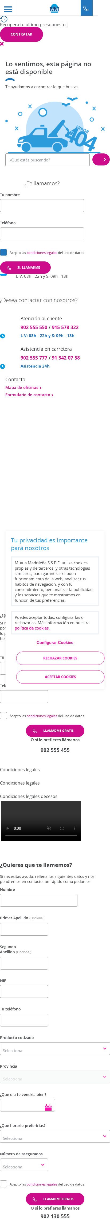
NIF (3, 980)
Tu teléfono (10, 1008)
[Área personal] (104, 8)
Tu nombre (10, 194)
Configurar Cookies (55, 642)
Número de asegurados (21, 1153)
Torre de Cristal (26, 441)
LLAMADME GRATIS (58, 730)
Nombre (7, 889)
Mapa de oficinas (22, 387)
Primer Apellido (14, 917)
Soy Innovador (25, 447)
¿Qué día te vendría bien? (23, 1094)
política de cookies (32, 628)
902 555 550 (34, 327)
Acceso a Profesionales (33, 472)
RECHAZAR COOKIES (60, 658)
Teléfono (8, 222)
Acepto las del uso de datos (47, 252)
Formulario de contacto (28, 394)
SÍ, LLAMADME (28, 267)
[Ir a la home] (55, 7)
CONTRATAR (21, 34)
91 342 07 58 (66, 357)
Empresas (20, 430)
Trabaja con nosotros (32, 467)
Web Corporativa (27, 418)
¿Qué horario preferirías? (22, 1125)
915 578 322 (65, 327)
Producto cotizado (17, 1037)
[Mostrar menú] (8, 7)
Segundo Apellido (8, 949)
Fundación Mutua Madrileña (38, 424)
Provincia (8, 1066)
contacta (41, 522)
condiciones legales (42, 252)
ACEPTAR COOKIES (60, 677)
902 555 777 (34, 357)
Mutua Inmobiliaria (29, 435)
